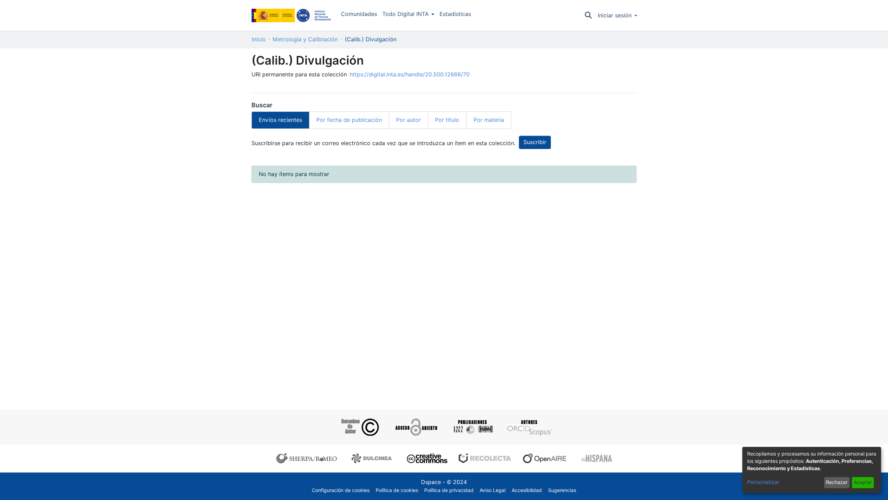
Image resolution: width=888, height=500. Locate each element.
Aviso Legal (492, 490)
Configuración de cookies (340, 490)
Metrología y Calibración (305, 39)
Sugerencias (562, 490)
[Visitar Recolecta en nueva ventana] (485, 458)
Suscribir (534, 142)
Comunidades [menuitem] (359, 14)
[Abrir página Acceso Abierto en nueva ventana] (416, 427)
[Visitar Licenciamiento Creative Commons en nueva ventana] (426, 458)
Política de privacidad (448, 490)
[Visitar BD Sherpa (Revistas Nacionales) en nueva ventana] (372, 458)
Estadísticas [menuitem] (455, 14)
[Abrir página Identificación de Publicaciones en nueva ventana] (472, 427)
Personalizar (763, 482)
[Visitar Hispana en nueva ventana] (597, 458)
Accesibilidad (527, 490)
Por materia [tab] (488, 120)
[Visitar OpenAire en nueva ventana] (546, 458)
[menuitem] (408, 14)
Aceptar (863, 482)
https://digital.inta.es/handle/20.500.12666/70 (410, 74)
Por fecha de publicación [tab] (349, 120)
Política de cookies (397, 490)
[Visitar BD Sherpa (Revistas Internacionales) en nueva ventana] (308, 458)
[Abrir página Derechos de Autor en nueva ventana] (359, 427)
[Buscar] (588, 15)
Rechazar (836, 482)
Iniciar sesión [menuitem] (615, 15)
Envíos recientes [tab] (280, 120)
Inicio (259, 39)
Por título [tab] (447, 120)
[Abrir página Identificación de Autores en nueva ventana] (529, 427)
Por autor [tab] (408, 120)
